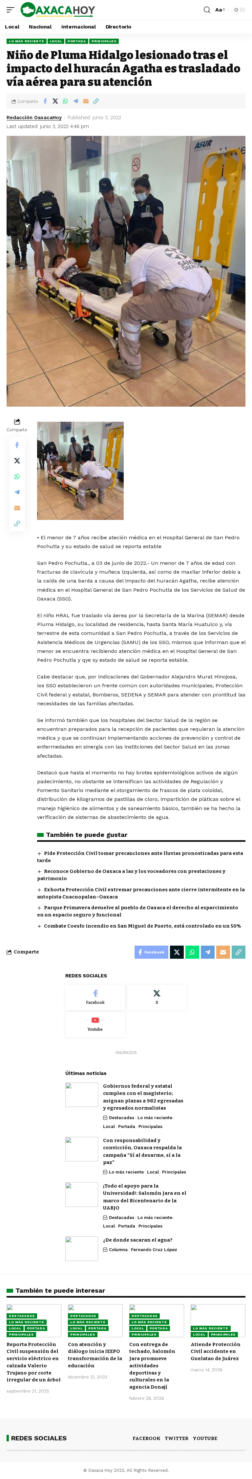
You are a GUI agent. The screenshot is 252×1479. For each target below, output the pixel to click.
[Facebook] (95, 997)
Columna (118, 1249)
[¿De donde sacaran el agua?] (81, 1248)
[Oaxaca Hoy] (58, 10)
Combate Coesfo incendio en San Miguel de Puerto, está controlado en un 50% (142, 926)
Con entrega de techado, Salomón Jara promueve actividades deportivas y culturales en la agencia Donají (152, 1365)
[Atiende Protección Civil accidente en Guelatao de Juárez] (218, 1320)
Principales (104, 41)
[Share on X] (55, 101)
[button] (12, 10)
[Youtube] (95, 1024)
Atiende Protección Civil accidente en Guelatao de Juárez (216, 1351)
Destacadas (121, 1117)
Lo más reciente (26, 41)
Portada (77, 41)
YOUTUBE (205, 1438)
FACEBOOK (146, 1438)
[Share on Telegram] (75, 101)
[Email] (85, 101)
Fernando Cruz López (154, 1249)
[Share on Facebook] (45, 101)
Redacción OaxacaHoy (34, 117)
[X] (157, 997)
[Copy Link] (95, 101)
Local (56, 41)
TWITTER (176, 1438)
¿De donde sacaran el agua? (138, 1240)
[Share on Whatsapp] (65, 101)
